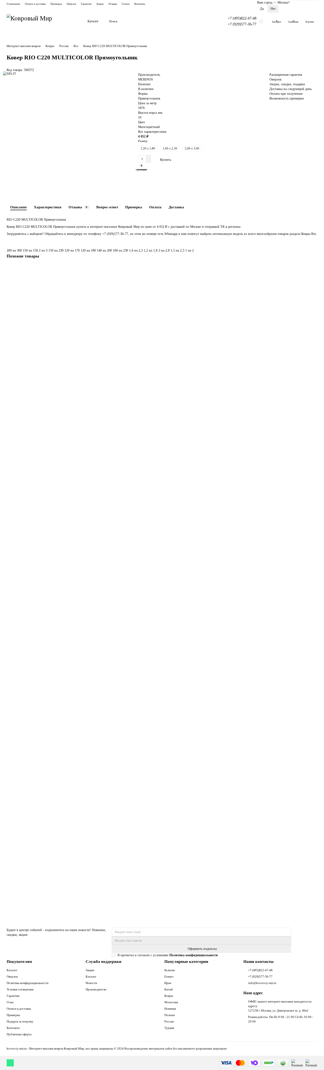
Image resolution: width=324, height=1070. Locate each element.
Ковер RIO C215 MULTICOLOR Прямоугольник (42, 475)
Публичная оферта (19, 1034)
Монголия (171, 1002)
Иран (167, 983)
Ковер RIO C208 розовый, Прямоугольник (38, 606)
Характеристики (47, 207)
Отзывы (112, 3)
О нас (10, 1002)
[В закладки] (313, 268)
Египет (169, 976)
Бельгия (169, 970)
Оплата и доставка (35, 3)
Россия (64, 46)
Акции (100, 3)
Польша (169, 1015)
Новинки (170, 1008)
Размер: (143, 141)
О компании (13, 3)
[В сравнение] (313, 277)
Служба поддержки (103, 961)
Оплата (155, 207)
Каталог (93, 21)
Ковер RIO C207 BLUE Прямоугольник (36, 866)
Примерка (56, 3)
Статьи (126, 3)
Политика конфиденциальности (27, 983)
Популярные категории (186, 961)
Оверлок (71, 3)
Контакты (139, 3)
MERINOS (145, 79)
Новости (91, 983)
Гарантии (86, 3)
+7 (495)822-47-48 (242, 18)
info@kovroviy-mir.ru (262, 983)
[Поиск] (212, 21)
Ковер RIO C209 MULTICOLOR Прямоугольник (42, 736)
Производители (96, 989)
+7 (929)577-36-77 (242, 24)
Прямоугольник (149, 98)
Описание (18, 207)
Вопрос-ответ (107, 207)
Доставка (176, 207)
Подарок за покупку (20, 1021)
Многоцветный (149, 127)
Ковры (50, 46)
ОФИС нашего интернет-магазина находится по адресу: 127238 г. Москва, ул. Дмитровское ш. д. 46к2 (280, 1006)
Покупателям (19, 961)
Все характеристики (152, 131)
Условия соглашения (20, 989)
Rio (76, 46)
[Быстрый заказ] (185, 159)
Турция (169, 1028)
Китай (168, 989)
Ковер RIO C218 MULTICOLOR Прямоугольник (42, 345)
